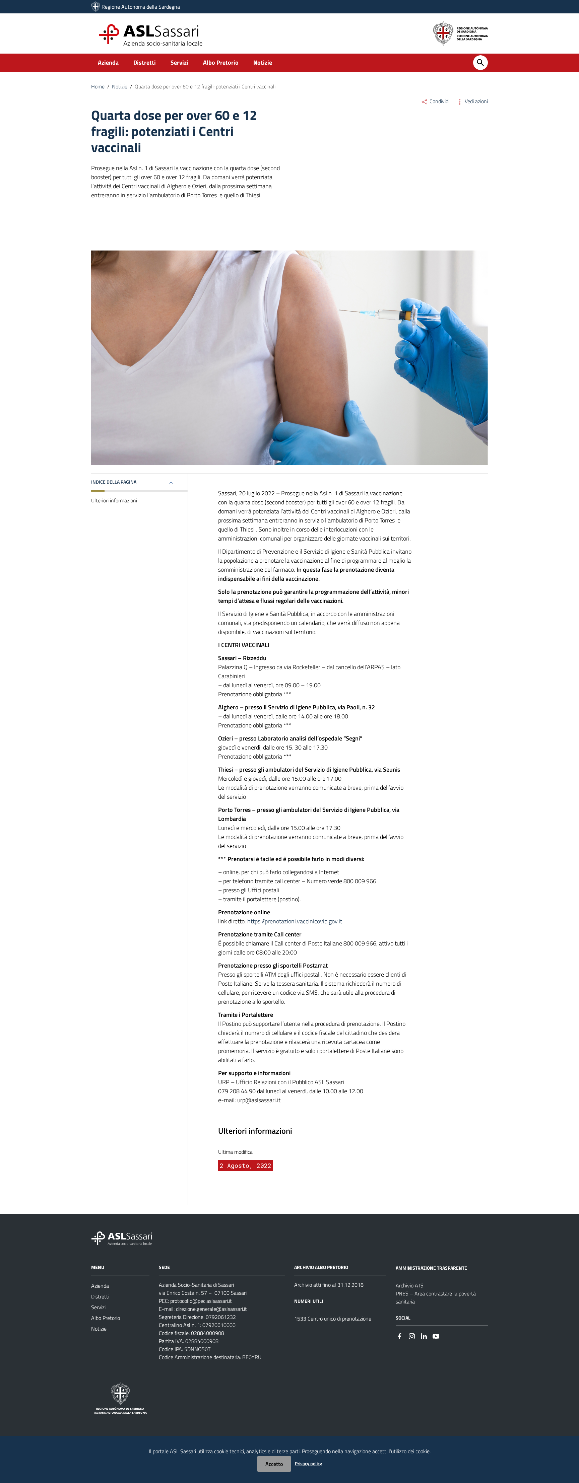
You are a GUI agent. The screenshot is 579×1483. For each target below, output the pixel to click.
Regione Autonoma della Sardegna (141, 7)
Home (98, 86)
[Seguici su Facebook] (400, 1335)
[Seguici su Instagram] (412, 1335)
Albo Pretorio (221, 62)
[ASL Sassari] (95, 7)
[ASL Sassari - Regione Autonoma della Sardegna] (126, 1237)
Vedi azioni (475, 101)
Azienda (108, 62)
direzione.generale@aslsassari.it (211, 1309)
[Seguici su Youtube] (436, 1335)
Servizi (179, 62)
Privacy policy (308, 1463)
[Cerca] (480, 62)
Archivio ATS (410, 1285)
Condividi (438, 101)
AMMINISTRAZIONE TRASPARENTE (431, 1267)
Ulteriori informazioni (114, 500)
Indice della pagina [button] (113, 481)
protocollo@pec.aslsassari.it (201, 1301)
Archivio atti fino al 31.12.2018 (329, 1285)
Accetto (274, 1464)
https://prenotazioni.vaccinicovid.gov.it (294, 921)
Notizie (262, 62)
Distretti (144, 62)
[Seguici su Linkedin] (424, 1335)
